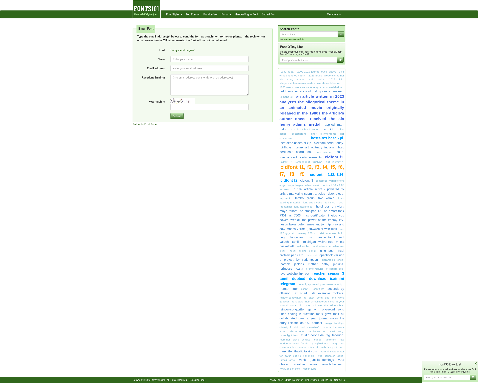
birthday (286, 147)
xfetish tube (309, 368)
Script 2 (305, 288)
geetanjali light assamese (296, 206)
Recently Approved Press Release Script (320, 284)
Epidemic (285, 198)
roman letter (289, 289)
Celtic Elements (311, 157)
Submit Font (269, 14)
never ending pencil (303, 250)
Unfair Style (287, 359)
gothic (300, 38)
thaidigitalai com (305, 351)
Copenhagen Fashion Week (303, 185)
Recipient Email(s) (153, 77)
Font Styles (173, 14)
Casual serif (288, 157)
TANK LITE (286, 351)
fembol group (304, 198)
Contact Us (339, 379)
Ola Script (311, 255)
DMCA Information (294, 379)
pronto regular (314, 268)
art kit (328, 129)
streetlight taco (289, 335)
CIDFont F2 (288, 180)
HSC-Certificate (315, 215)
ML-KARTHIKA (303, 246)
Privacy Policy (276, 379)
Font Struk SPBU (312, 202)
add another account (295, 91)
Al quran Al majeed (329, 91)
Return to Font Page (145, 124)
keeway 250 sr (307, 233)
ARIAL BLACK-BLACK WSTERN (305, 129)
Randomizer (210, 14)
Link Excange (312, 379)
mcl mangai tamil (321, 237)
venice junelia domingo (316, 360)
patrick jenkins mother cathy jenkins (311, 264)
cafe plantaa (324, 151)
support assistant (325, 339)
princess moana (291, 268)
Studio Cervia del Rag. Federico (322, 335)
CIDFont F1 (334, 157)
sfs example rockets (327, 293)
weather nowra (305, 364)
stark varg (336, 331)
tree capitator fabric (330, 355)
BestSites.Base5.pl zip (295, 143)
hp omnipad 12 (310, 211)
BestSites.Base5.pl (327, 138)
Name (161, 59)
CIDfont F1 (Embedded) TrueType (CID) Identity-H (311, 161)
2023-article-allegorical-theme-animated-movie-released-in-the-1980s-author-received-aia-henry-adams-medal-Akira (312, 83)
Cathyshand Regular (182, 50)
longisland (297, 237)
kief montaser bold (331, 233)
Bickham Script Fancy (328, 143)
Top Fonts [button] (192, 14)
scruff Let (319, 288)
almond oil (286, 96)
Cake (339, 152)
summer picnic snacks (295, 339)
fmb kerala (326, 198)
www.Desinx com (290, 368)
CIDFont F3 (306, 180)
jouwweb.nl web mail (322, 229)
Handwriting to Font (246, 14)
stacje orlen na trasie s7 (307, 331)
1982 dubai (287, 71)
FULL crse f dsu (334, 202)
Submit (177, 116)
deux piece (335, 193)
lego (286, 38)
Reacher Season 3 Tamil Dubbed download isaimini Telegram (312, 278)
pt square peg (334, 268)
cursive (292, 38)
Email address (156, 68)
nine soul (327, 250)
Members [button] (333, 14)
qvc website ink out (294, 273)
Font (162, 50)
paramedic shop (332, 259)
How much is (156, 101)
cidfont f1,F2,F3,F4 (326, 174)
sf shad (301, 293)
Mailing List (326, 379)
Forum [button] (225, 14)
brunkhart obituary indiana (315, 147)
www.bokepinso (332, 364)
